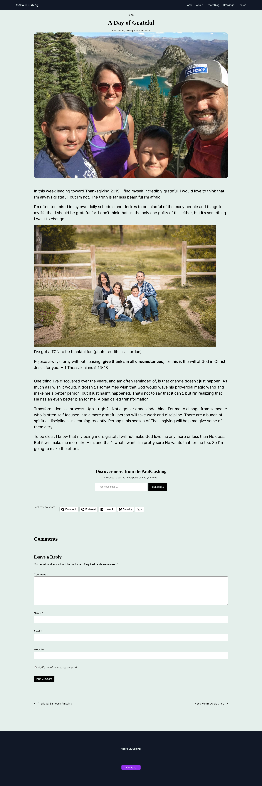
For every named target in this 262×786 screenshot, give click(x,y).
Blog (131, 15)
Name (38, 613)
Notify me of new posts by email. (58, 667)
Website (39, 649)
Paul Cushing (118, 30)
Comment (41, 574)
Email (38, 631)
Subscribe (158, 486)
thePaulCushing (27, 5)
